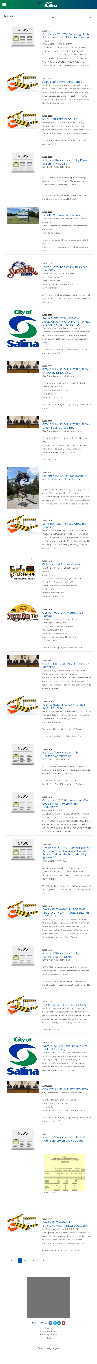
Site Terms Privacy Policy (48, 1331)
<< (6, 1260)
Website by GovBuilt (48, 1335)
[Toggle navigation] (4, 4)
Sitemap (48, 1328)
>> (42, 1260)
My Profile (48, 1338)
